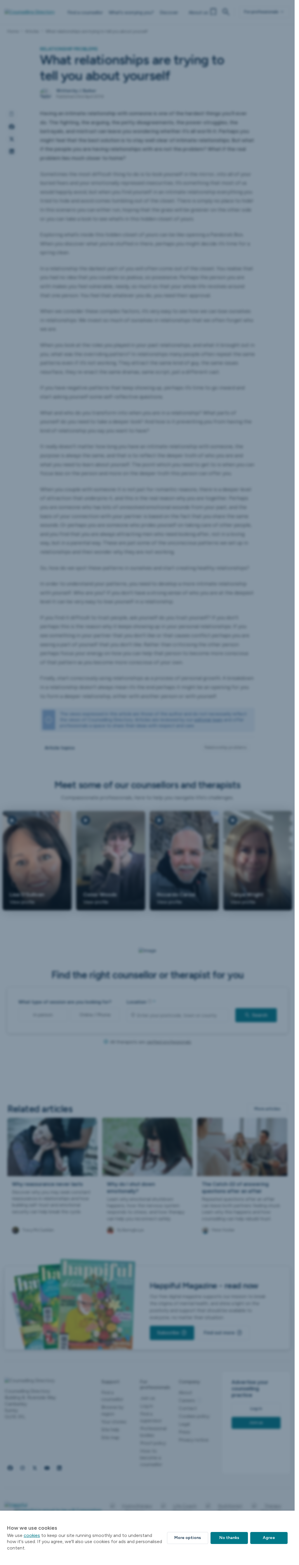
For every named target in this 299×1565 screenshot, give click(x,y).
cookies (32, 1535)
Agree (269, 1537)
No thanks (229, 1537)
